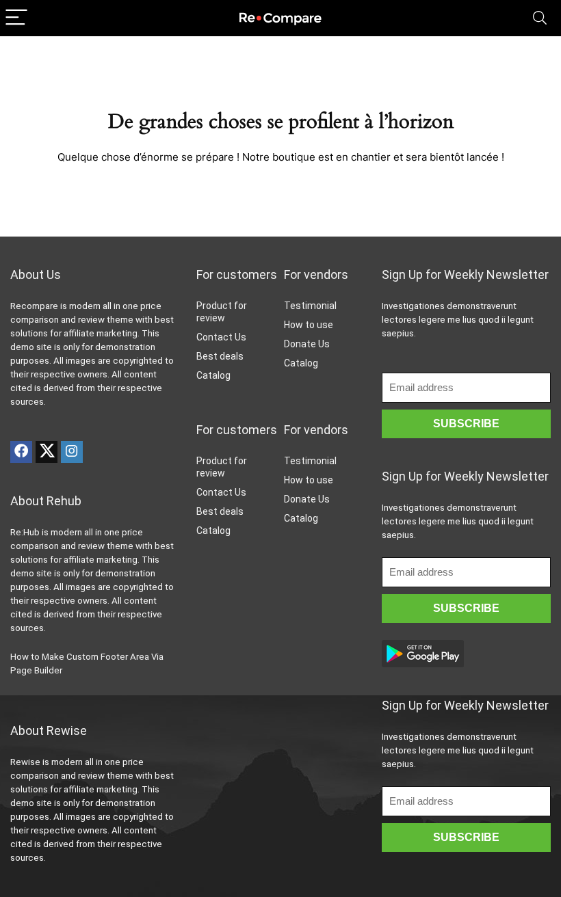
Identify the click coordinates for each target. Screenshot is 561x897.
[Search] (539, 18)
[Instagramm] (72, 452)
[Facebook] (21, 452)
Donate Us (307, 343)
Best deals (220, 356)
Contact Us (221, 337)
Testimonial (310, 305)
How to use (308, 324)
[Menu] (16, 18)
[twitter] (46, 452)
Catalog (213, 375)
